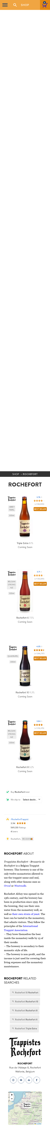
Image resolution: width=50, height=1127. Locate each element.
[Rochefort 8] (25, 742)
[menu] (5, 5)
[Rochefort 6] (25, 592)
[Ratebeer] (21, 1080)
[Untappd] (29, 1080)
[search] (15, 5)
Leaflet (38, 1124)
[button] (27, 1105)
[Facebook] (36, 1080)
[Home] (13, 1080)
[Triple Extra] (25, 518)
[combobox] (32, 800)
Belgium (26, 839)
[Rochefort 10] (25, 667)
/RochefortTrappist (19, 819)
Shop (25, 5)
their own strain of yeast (25, 913)
